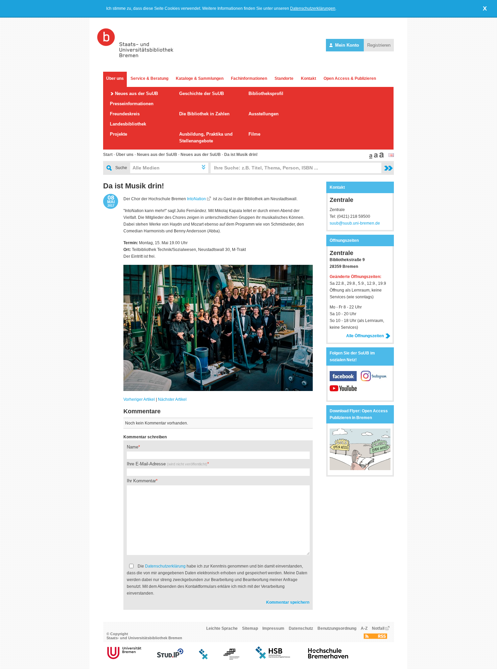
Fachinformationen (249, 78)
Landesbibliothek (128, 123)
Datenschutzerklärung (165, 566)
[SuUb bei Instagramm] (374, 379)
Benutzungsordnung (336, 628)
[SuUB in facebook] (345, 379)
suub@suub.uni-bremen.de (355, 223)
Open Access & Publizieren (350, 78)
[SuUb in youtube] (343, 392)
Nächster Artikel (172, 399)
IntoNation (196, 199)
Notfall (378, 628)
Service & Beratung (149, 78)
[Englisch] (391, 155)
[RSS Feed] (375, 637)
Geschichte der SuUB (201, 93)
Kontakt (308, 78)
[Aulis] (203, 658)
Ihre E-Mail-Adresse (167, 463)
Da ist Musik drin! (241, 154)
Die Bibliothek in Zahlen (204, 113)
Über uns (115, 78)
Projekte (118, 134)
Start (108, 154)
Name (132, 446)
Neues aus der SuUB (136, 93)
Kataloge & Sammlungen (199, 78)
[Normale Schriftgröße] (370, 157)
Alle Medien (146, 167)
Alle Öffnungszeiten (365, 335)
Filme (254, 134)
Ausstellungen (264, 113)
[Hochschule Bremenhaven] (328, 658)
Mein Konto (347, 45)
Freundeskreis (125, 113)
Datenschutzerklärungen (312, 8)
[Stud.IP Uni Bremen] (170, 658)
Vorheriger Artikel (139, 399)
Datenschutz (301, 628)
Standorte (284, 78)
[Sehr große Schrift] (381, 157)
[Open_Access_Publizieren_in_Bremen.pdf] (360, 468)
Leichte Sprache (222, 628)
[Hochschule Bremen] (273, 658)
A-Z (364, 628)
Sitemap (250, 628)
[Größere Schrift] (375, 157)
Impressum (273, 628)
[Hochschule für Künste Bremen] (231, 658)
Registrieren (378, 45)
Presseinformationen (131, 103)
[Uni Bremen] (124, 658)
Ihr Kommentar (141, 480)
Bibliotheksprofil (266, 93)
